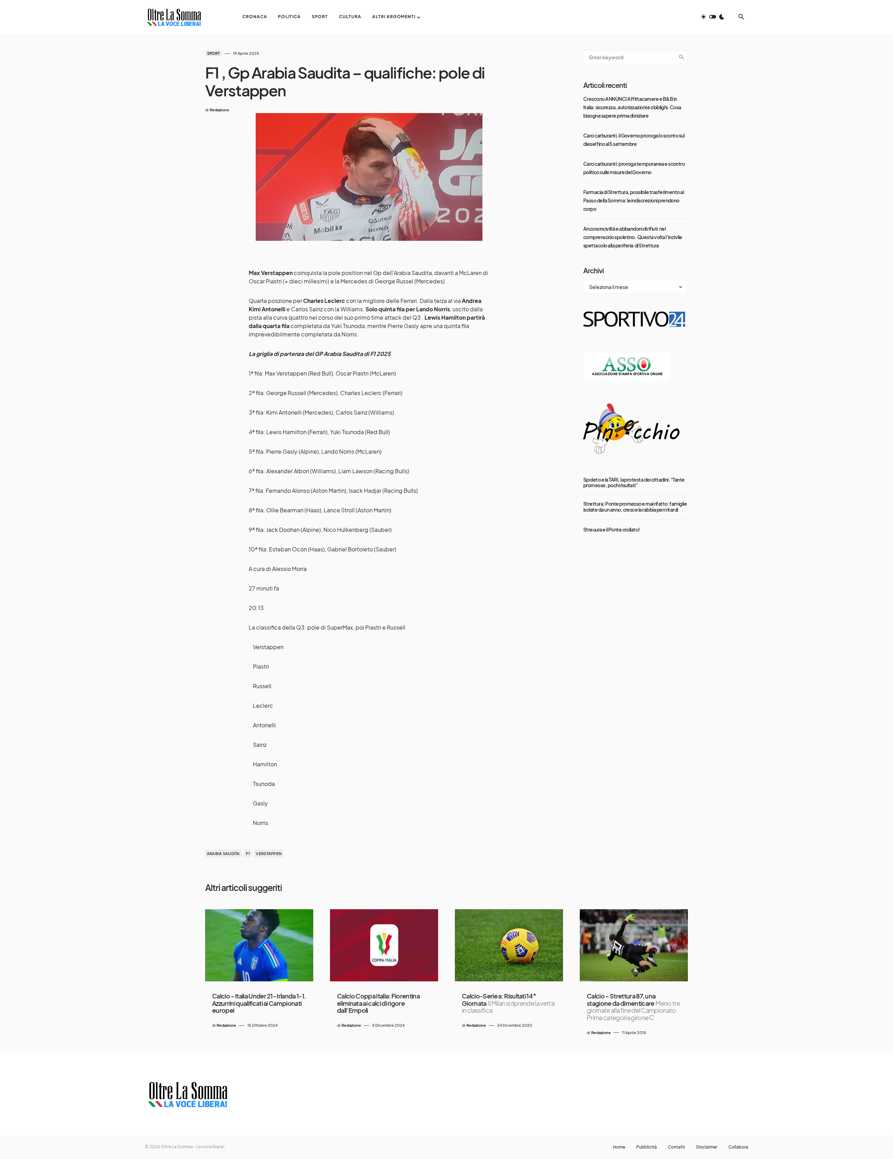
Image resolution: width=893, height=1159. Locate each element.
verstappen (269, 853)
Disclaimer (706, 1147)
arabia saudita (223, 853)
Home (619, 1147)
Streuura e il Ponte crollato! (611, 529)
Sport (213, 53)
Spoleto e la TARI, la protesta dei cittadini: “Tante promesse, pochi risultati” (634, 482)
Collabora (738, 1147)
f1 (248, 853)
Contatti (676, 1147)
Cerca (682, 57)
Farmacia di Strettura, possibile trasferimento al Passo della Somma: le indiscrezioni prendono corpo (633, 200)
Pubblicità (646, 1147)
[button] (713, 17)
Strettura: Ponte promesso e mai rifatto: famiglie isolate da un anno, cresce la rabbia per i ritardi (635, 506)
